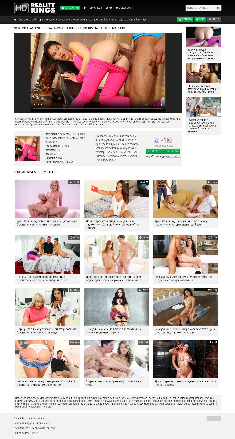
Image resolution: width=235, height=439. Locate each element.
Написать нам (21, 433)
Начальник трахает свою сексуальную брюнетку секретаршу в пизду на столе (42, 279)
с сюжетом (64, 134)
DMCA (34, 433)
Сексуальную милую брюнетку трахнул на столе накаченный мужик (113, 331)
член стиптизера (130, 144)
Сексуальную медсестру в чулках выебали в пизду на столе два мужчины (183, 279)
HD (110, 8)
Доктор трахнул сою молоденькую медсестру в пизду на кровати (185, 383)
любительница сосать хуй (122, 136)
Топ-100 (186, 19)
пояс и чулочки (111, 144)
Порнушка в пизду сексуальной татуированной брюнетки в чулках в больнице (47, 331)
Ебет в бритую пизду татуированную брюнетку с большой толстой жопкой (203, 89)
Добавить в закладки (164, 151)
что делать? (173, 156)
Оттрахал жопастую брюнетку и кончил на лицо (113, 383)
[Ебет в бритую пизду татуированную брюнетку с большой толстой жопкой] (203, 73)
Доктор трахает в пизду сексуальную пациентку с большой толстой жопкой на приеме (112, 224)
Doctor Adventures (116, 156)
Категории (72, 8)
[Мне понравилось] (156, 140)
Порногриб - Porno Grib (118, 152)
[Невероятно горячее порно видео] (35, 8)
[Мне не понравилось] (169, 140)
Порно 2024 (94, 8)
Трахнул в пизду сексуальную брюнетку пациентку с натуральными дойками (181, 223)
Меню (215, 19)
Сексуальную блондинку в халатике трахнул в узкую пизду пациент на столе (185, 331)
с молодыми (58, 138)
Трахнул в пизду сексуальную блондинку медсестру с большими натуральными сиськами (201, 54)
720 (74, 134)
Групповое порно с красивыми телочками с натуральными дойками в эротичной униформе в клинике (202, 126)
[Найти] (218, 8)
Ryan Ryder (109, 160)
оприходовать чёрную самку (111, 148)
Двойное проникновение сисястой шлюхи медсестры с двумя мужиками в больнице (113, 279)
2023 (201, 19)
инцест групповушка (106, 140)
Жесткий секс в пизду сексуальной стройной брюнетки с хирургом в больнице (46, 383)
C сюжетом (125, 8)
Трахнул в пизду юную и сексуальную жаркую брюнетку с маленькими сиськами (47, 223)
